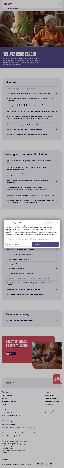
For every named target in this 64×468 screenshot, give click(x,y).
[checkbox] (11, 239)
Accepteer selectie (13, 244)
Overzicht (50, 223)
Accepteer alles (38, 244)
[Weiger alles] (57, 222)
